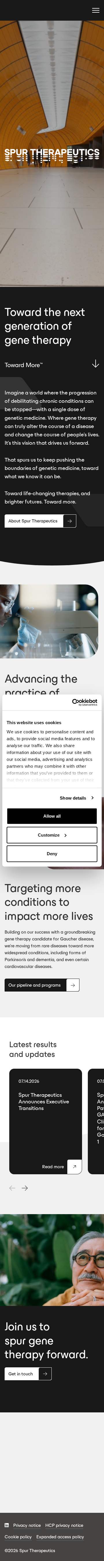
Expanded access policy (60, 1536)
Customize (49, 834)
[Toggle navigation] (95, 11)
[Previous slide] (12, 1188)
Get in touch (20, 1373)
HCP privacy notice (64, 1525)
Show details (73, 797)
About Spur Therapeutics (32, 520)
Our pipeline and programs (34, 985)
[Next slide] (25, 1188)
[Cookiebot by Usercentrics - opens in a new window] (73, 702)
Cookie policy (18, 1536)
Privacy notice (27, 1525)
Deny (52, 853)
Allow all (52, 816)
